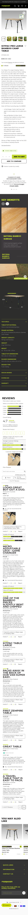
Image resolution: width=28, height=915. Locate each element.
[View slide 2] (13, 189)
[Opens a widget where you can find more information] (6, 905)
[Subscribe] (23, 892)
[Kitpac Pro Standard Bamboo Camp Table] (11, 834)
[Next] (7, 203)
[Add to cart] (21, 847)
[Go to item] (3, 39)
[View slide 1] (11, 189)
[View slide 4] (16, 189)
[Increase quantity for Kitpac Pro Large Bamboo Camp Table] (9, 157)
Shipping (10, 62)
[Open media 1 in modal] (24, 13)
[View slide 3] (15, 189)
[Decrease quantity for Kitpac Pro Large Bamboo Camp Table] (3, 157)
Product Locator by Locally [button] (11, 166)
